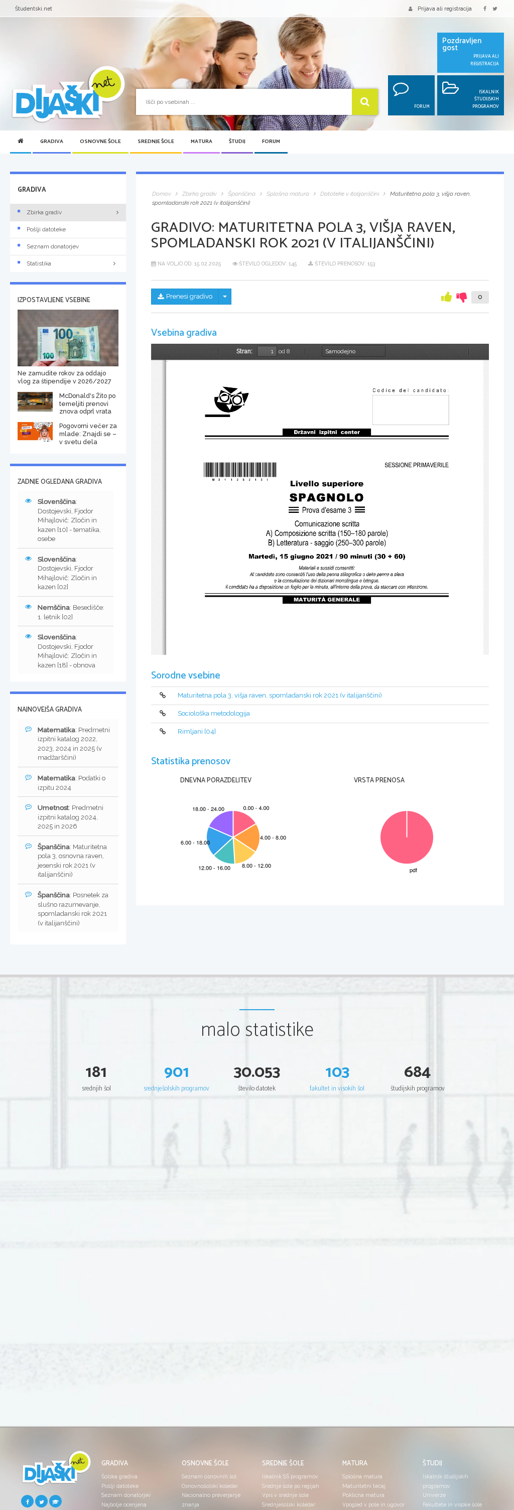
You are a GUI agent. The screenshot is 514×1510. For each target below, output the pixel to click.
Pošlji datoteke (46, 229)
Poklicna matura (363, 1495)
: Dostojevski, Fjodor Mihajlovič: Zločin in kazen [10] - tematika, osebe (69, 520)
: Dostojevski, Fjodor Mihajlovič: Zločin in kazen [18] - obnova (67, 651)
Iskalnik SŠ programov (290, 1476)
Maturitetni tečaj (364, 1486)
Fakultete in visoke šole (452, 1504)
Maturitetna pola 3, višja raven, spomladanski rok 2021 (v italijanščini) (280, 695)
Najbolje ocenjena (124, 1504)
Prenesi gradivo (189, 296)
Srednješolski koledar (288, 1504)
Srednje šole (156, 142)
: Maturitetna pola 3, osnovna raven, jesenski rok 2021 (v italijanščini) (72, 861)
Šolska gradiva (119, 1476)
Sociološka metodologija (214, 713)
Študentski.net (33, 9)
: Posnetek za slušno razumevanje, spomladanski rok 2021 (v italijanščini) (73, 909)
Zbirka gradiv (44, 212)
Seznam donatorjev (53, 246)
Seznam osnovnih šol (209, 1476)
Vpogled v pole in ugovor (373, 1504)
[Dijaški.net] (56, 1472)
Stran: (244, 351)
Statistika (39, 263)
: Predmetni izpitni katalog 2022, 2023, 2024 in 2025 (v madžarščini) (74, 744)
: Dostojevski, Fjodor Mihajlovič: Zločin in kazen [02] (67, 573)
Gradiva (51, 142)
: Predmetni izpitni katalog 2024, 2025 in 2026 (70, 817)
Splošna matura (362, 1476)
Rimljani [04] (197, 731)
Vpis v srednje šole (285, 1495)
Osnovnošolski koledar (210, 1486)
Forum (271, 142)
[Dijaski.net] (68, 95)
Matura (201, 142)
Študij (237, 142)
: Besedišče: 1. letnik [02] (71, 612)
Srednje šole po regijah (290, 1486)
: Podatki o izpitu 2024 (71, 782)
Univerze (434, 1495)
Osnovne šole (100, 142)
